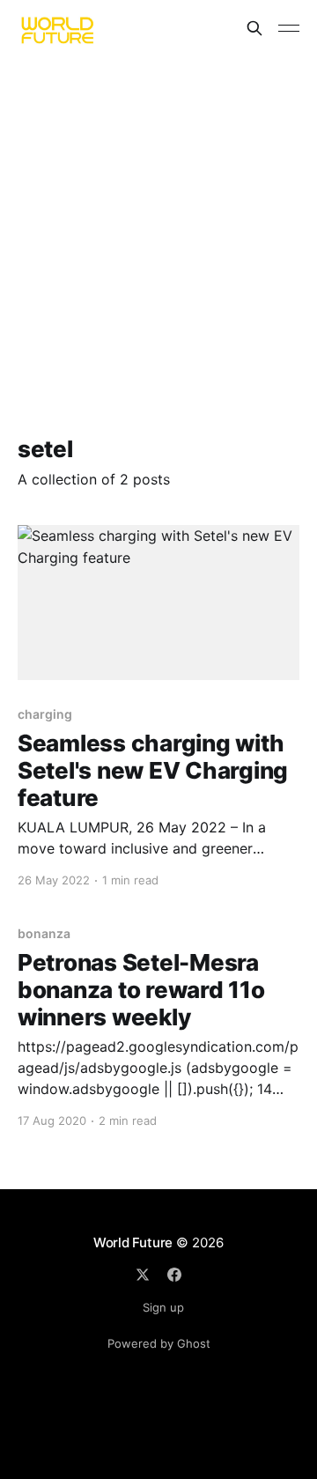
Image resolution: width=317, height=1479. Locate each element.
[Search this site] (254, 28)
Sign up (163, 1307)
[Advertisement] (158, 223)
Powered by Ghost (158, 1343)
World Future (133, 1242)
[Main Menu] (289, 28)
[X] (143, 1275)
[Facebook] (174, 1275)
